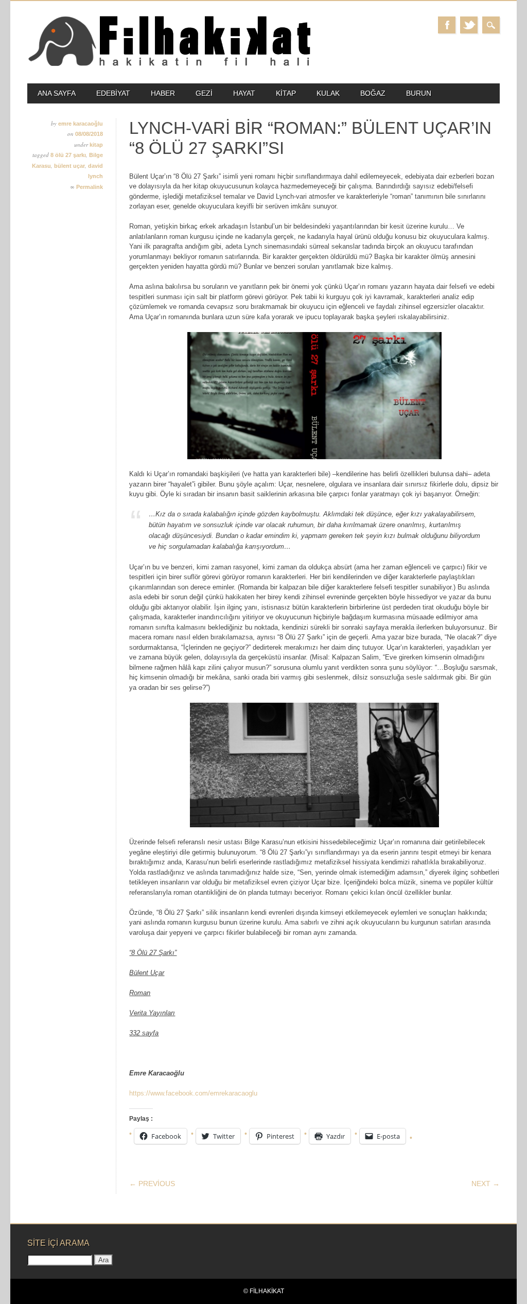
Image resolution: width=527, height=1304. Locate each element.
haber (163, 93)
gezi (204, 93)
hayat (244, 93)
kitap (286, 93)
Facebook (446, 24)
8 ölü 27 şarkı (68, 155)
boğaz (372, 93)
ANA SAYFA (57, 93)
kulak (328, 93)
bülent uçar (69, 166)
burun (418, 93)
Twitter (469, 24)
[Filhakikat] (168, 65)
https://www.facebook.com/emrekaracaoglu (193, 1093)
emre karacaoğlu (80, 123)
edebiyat (113, 93)
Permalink (89, 187)
